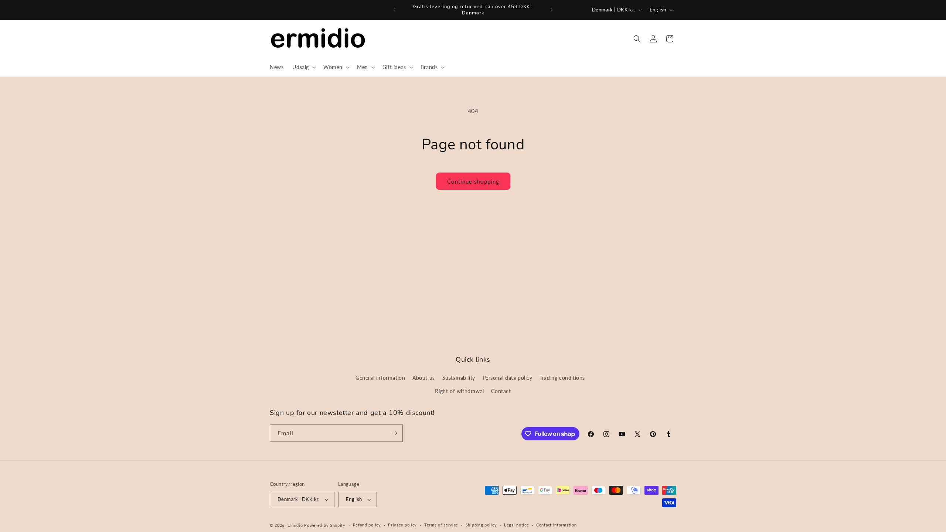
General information (380, 378)
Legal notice (516, 524)
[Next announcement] (552, 10)
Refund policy (367, 524)
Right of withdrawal (459, 391)
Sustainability (458, 378)
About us (423, 378)
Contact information (556, 524)
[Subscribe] (394, 433)
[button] (303, 67)
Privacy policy (402, 524)
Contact (501, 391)
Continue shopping (473, 181)
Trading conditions (562, 378)
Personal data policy (507, 378)
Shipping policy (481, 524)
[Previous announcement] (394, 10)
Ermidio (295, 525)
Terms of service (441, 524)
